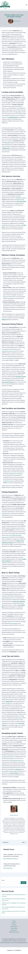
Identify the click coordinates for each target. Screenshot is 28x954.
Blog (4, 858)
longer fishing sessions (7, 597)
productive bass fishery (7, 756)
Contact (14, 924)
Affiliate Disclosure (14, 932)
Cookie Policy (14, 928)
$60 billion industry (21, 197)
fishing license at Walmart (15, 473)
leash (12, 435)
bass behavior (10, 358)
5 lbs (24, 706)
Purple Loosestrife (16, 760)
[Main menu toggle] (26, 4)
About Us (14, 922)
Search (3, 880)
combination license (8, 481)
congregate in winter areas (8, 351)
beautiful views (18, 717)
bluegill (8, 142)
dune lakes (18, 111)
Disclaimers (14, 930)
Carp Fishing (7, 858)
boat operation (13, 623)
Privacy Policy (14, 926)
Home (14, 921)
